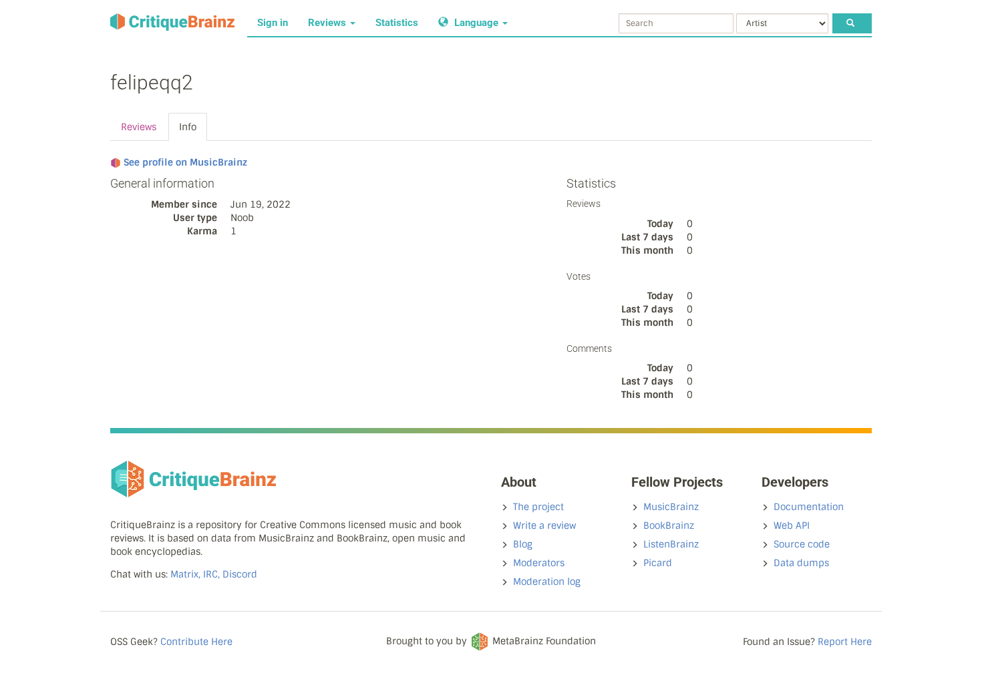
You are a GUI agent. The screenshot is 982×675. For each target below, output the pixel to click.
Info (187, 127)
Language (476, 23)
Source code (802, 544)
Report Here (845, 642)
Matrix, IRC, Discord (213, 574)
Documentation (809, 507)
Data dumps (801, 563)
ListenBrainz (671, 544)
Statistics (396, 23)
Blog (522, 544)
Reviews (328, 23)
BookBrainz (668, 525)
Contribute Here (196, 642)
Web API (792, 525)
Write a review (544, 525)
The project (538, 507)
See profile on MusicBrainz (185, 162)
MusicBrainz (671, 507)
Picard (657, 563)
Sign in (272, 23)
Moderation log (547, 582)
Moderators (538, 563)
